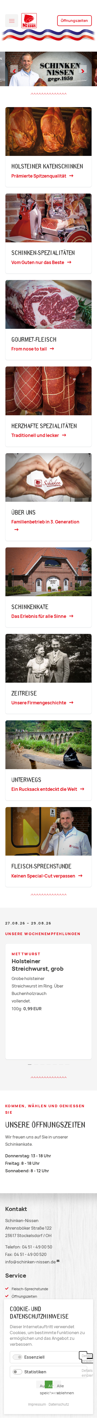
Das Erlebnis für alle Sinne (38, 616)
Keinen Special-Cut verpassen (43, 876)
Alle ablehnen (59, 1385)
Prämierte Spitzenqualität (38, 176)
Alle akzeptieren (50, 1385)
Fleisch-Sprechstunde (30, 1289)
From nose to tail (29, 349)
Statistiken (35, 1372)
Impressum (37, 1404)
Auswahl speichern (42, 1385)
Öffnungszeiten (74, 20)
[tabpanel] (48, 1001)
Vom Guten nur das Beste (37, 262)
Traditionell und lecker (35, 435)
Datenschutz (59, 1404)
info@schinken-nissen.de (30, 1262)
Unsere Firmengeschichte (38, 703)
